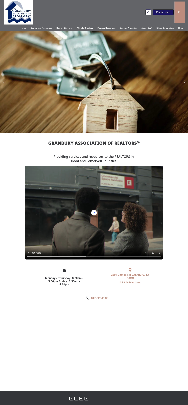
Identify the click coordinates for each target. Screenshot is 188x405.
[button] (3, 82)
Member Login (163, 12)
